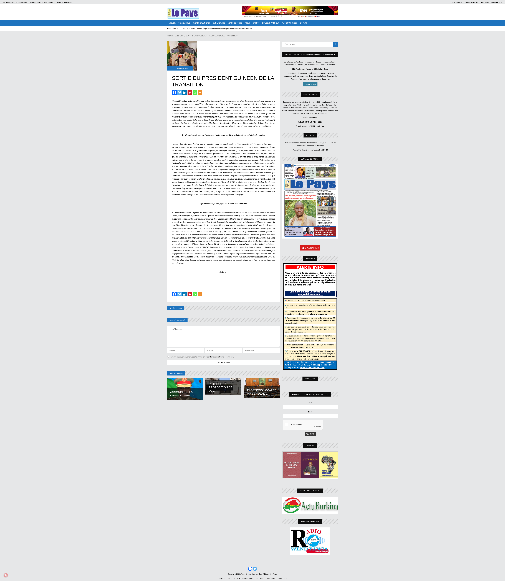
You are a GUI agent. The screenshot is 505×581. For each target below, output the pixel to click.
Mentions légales (35, 2)
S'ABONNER (312, 248)
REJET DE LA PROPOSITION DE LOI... (220, 387)
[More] (200, 92)
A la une (179, 35)
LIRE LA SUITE (310, 84)
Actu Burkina (48, 2)
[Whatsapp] (195, 92)
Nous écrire (485, 2)
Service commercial (471, 2)
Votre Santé (68, 2)
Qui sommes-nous (9, 2)
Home (170, 35)
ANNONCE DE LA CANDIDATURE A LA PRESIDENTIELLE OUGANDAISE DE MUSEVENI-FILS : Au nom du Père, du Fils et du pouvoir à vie (229, 29)
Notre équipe (22, 2)
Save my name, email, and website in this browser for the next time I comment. (202, 357)
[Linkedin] (184, 92)
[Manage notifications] (6, 575)
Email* (310, 402)
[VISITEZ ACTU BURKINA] (310, 505)
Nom (310, 412)
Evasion (58, 2)
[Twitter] (179, 92)
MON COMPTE (457, 2)
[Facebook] (174, 92)
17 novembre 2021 (181, 68)
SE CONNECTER (496, 2)
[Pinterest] (190, 92)
